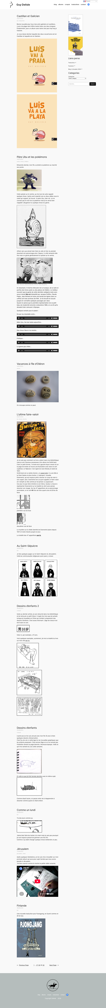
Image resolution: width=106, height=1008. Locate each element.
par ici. (27, 640)
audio (18, 161)
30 (43, 965)
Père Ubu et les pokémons (32, 156)
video (24, 853)
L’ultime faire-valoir (28, 414)
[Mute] (52, 318)
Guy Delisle (23, 4)
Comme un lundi (26, 810)
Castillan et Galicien (28, 16)
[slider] (55, 318)
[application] (38, 318)
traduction (22, 20)
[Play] (19, 318)
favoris (25, 419)
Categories (71, 76)
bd (17, 20)
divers (22, 161)
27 (37, 965)
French (88, 1)
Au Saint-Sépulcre (27, 545)
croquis (19, 610)
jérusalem (19, 853)
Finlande (21, 905)
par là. (39, 535)
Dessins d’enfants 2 (28, 606)
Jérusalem (23, 848)
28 (39, 965)
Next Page (54, 965)
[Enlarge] (44, 423)
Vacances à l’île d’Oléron (30, 363)
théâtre (26, 161)
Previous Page (23, 965)
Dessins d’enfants (27, 727)
